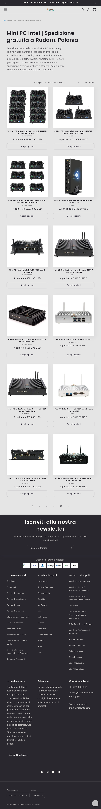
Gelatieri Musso (76, 651)
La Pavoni (42, 605)
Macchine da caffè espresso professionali (79, 589)
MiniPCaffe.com (18, 804)
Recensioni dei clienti (16, 635)
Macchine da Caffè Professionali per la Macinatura (77, 615)
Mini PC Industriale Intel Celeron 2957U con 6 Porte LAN (27, 479)
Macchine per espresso (79, 581)
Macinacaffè (74, 606)
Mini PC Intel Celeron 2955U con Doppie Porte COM (73, 410)
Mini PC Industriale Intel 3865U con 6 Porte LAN (27, 271)
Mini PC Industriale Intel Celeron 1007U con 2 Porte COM (74, 271)
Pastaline (42, 629)
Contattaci (11, 587)
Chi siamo (11, 581)
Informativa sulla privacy (18, 617)
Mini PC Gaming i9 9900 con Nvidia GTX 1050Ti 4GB (73, 201)
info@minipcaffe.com (79, 708)
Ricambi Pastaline (77, 645)
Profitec (41, 640)
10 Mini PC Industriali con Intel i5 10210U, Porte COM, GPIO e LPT (27, 132)
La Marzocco (43, 581)
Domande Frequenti (16, 659)
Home (4, 20)
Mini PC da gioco (76, 669)
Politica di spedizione (16, 599)
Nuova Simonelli (45, 635)
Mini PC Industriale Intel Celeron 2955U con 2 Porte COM (27, 410)
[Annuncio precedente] (5, 3)
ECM (40, 646)
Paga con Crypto (14, 629)
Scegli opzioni (27, 146)
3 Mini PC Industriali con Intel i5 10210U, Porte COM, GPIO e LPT (73, 132)
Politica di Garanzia (15, 611)
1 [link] (32, 506)
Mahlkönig (42, 617)
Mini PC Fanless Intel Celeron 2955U (73, 339)
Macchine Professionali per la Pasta (79, 631)
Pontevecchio (44, 593)
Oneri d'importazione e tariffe (17, 642)
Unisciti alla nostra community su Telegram (17, 651)
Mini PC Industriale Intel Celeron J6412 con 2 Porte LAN (74, 479)
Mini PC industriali (77, 663)
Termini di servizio (15, 623)
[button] (5, 9)
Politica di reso (13, 605)
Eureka (41, 623)
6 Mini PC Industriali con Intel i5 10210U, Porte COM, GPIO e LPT (27, 201)
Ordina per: (38, 82)
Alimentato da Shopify (32, 804)
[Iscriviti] (71, 548)
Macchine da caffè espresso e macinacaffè (79, 598)
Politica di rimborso (15, 593)
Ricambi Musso (75, 657)
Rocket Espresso (45, 587)
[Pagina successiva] (68, 506)
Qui (77, 693)
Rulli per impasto (76, 639)
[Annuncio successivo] (96, 3)
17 (61, 506)
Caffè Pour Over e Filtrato (80, 624)
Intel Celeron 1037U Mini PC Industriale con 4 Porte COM (27, 340)
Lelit (39, 652)
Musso (41, 611)
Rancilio (41, 599)
